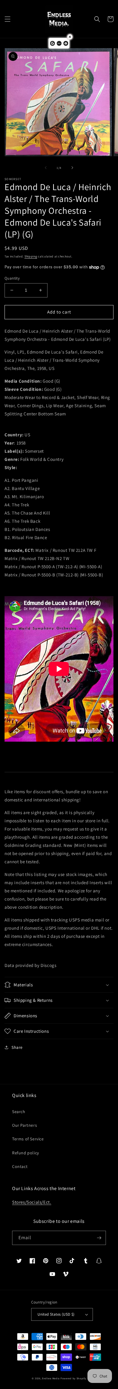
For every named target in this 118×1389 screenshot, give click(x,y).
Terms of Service (28, 1139)
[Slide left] (45, 167)
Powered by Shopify (73, 1378)
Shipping (31, 256)
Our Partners (24, 1125)
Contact (20, 1166)
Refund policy (25, 1153)
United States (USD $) (56, 1314)
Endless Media (51, 1378)
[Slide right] (72, 167)
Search (18, 1111)
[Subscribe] (99, 1238)
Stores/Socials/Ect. (31, 1202)
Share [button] (17, 1047)
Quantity (12, 278)
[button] (7, 19)
